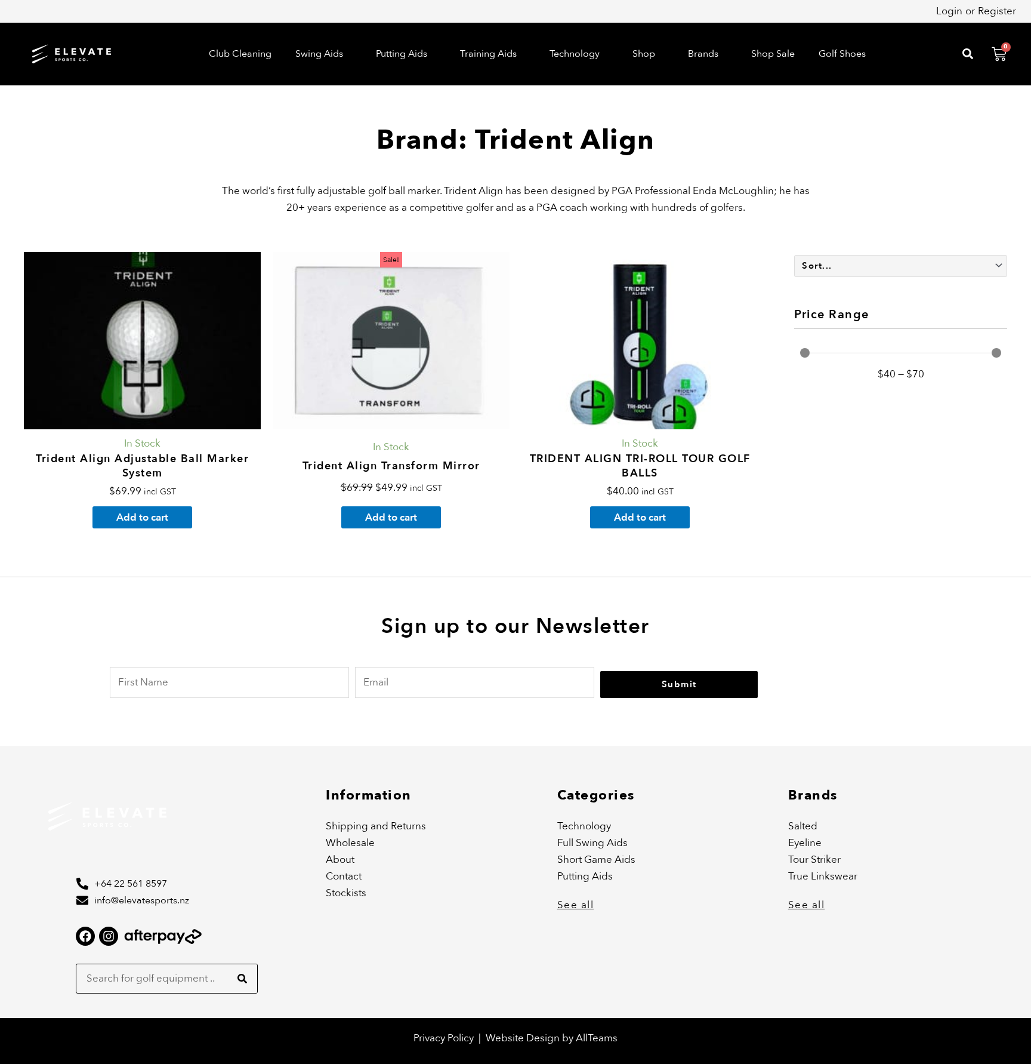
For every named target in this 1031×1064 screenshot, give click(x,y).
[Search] (242, 978)
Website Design (524, 1038)
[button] (323, 54)
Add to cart (142, 517)
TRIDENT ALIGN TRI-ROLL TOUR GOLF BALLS (640, 465)
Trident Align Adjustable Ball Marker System (142, 465)
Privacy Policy (443, 1038)
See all (575, 905)
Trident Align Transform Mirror (391, 466)
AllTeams (597, 1038)
